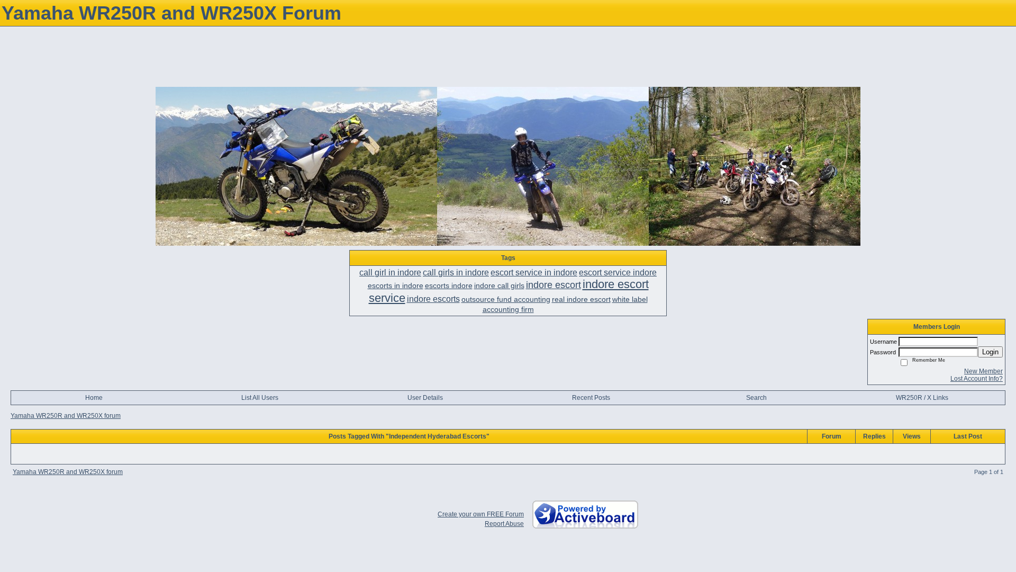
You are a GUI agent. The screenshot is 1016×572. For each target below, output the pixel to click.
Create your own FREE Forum (481, 514)
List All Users (259, 397)
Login (990, 352)
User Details (425, 397)
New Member (983, 371)
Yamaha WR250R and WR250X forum (66, 415)
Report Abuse (504, 524)
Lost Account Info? (976, 378)
